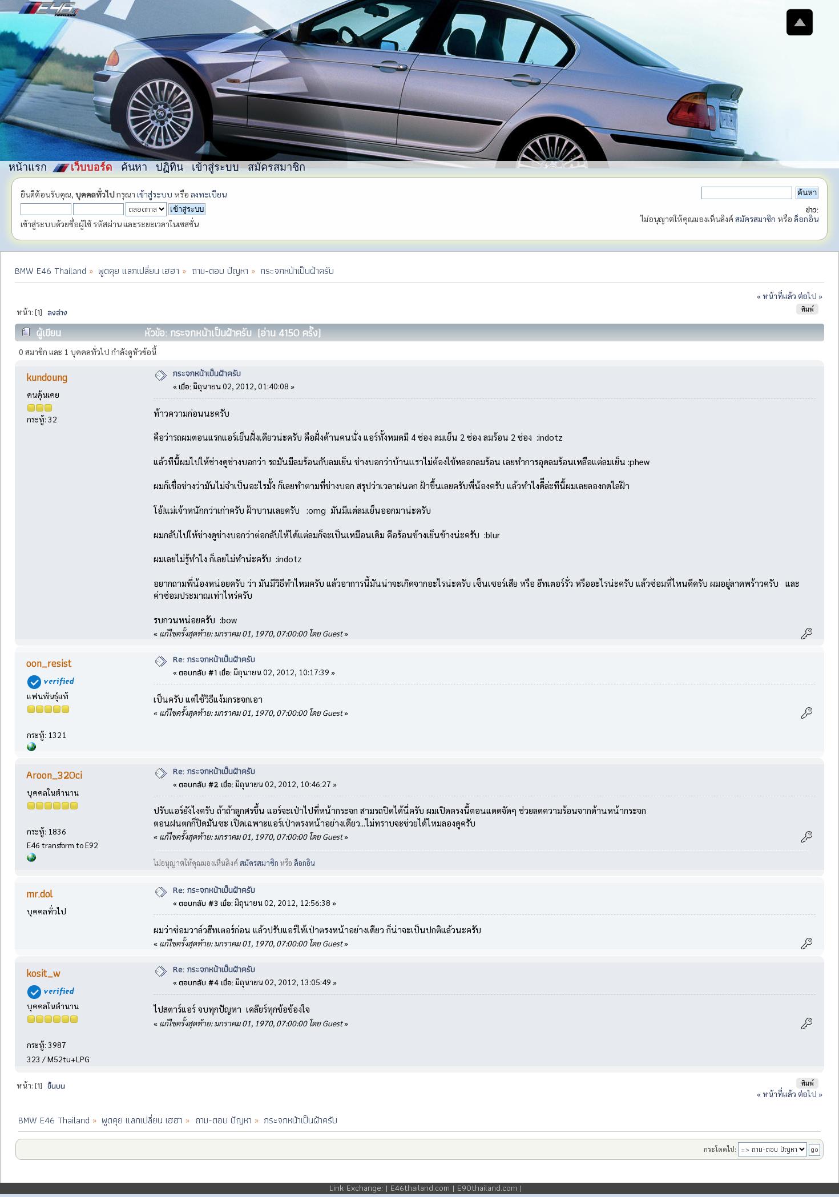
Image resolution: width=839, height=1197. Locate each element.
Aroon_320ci (54, 775)
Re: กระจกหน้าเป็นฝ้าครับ (214, 659)
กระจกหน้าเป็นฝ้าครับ (207, 373)
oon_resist (49, 663)
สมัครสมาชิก (755, 218)
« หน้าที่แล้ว (776, 296)
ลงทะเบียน (209, 194)
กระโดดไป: (720, 1149)
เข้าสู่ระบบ (154, 194)
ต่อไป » (810, 296)
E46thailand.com (420, 1188)
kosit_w (43, 973)
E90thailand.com (487, 1188)
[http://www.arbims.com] (31, 858)
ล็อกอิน (806, 218)
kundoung (46, 377)
